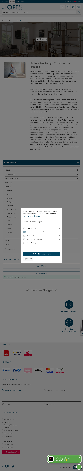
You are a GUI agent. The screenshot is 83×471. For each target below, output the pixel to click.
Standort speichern (34, 243)
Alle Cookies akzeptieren (41, 254)
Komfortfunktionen (34, 239)
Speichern (28, 259)
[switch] (24, 228)
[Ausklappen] (59, 228)
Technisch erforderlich (35, 232)
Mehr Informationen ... (31, 216)
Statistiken (31, 235)
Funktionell (31, 228)
